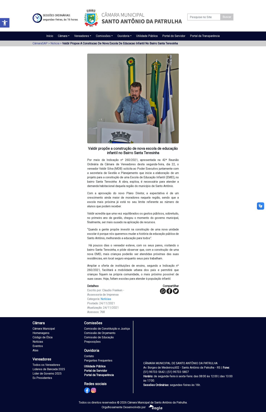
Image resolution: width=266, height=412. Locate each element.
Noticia (54, 43)
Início (49, 36)
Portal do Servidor (173, 36)
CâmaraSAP (40, 43)
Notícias (106, 299)
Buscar (227, 17)
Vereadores (81, 36)
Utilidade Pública (147, 36)
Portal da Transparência (205, 36)
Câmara (62, 36)
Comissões (103, 36)
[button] (4, 23)
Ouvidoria (123, 36)
